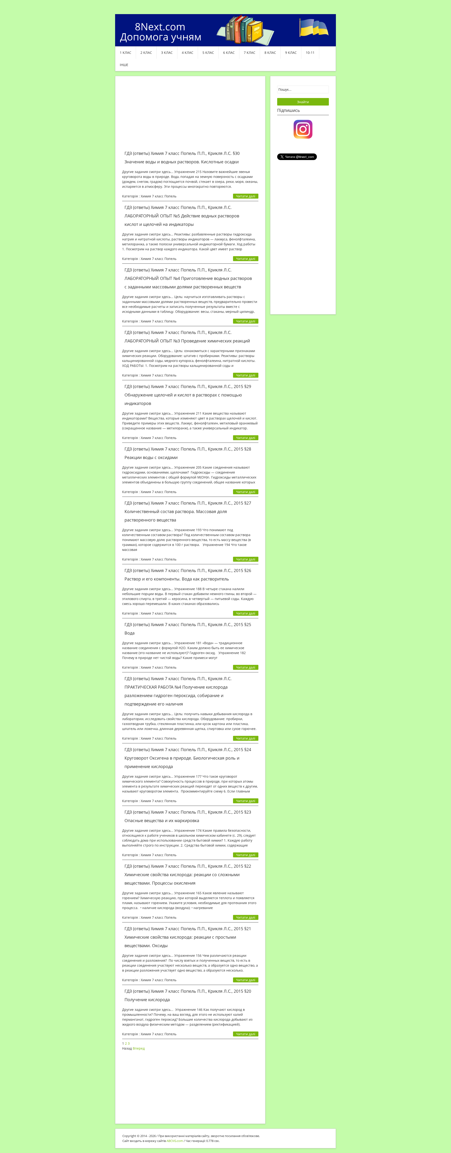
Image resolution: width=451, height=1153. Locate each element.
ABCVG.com (175, 1141)
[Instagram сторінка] (303, 129)
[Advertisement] (190, 116)
